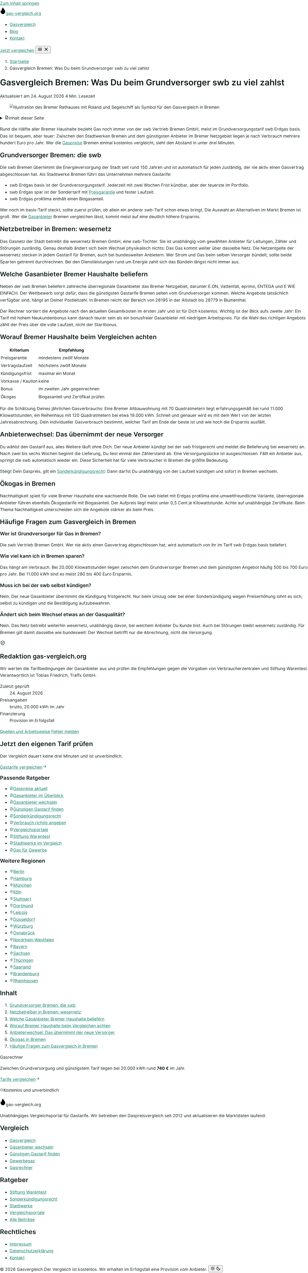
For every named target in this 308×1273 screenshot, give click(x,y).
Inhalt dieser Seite (26, 117)
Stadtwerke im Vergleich (37, 843)
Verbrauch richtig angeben (39, 822)
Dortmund (23, 905)
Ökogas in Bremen (28, 1039)
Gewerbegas (22, 1160)
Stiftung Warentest (31, 836)
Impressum (21, 1244)
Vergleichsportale (30, 829)
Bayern (20, 946)
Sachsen (21, 953)
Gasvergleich (23, 24)
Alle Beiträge (22, 1219)
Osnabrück (24, 932)
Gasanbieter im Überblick (38, 795)
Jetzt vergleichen (17, 50)
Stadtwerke (21, 1205)
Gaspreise (72, 142)
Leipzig (20, 912)
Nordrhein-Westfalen (33, 939)
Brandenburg (26, 973)
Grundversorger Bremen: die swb (43, 1005)
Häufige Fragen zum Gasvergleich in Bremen (54, 1046)
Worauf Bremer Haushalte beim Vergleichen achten (60, 1025)
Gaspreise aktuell (30, 788)
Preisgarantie (102, 192)
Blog (14, 31)
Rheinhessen (25, 980)
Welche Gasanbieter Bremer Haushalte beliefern (57, 1018)
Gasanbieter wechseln (35, 802)
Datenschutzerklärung (31, 1250)
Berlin (18, 871)
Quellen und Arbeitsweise (25, 731)
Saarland (22, 966)
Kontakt (17, 38)
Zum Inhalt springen (19, 3)
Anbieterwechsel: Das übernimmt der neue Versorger (62, 1032)
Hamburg (22, 878)
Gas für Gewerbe (30, 850)
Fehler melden (65, 731)
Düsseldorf (24, 919)
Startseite (19, 61)
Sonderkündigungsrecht (81, 471)
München (22, 885)
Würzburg (23, 926)
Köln (17, 891)
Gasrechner (21, 1167)
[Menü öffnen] (43, 49)
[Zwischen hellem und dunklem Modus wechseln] (215, 1268)
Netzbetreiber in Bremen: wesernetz (45, 1011)
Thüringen (23, 960)
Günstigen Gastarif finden (38, 809)
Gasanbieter (40, 216)
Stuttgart (22, 898)
